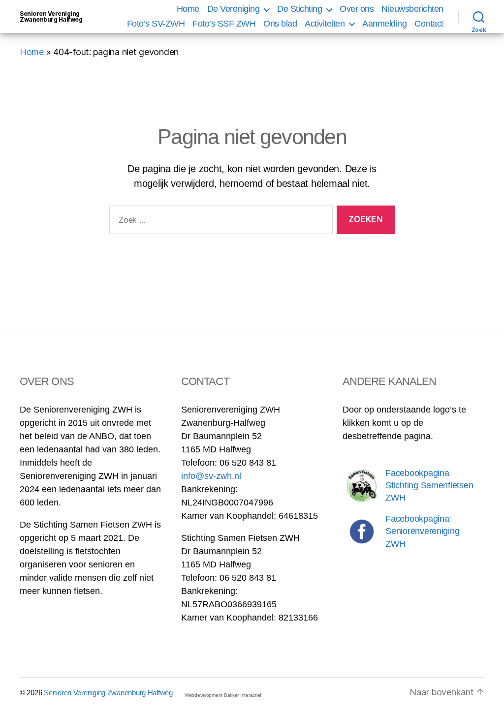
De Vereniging (233, 9)
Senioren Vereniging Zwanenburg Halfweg (51, 17)
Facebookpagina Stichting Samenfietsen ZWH (429, 485)
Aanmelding (384, 24)
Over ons (357, 9)
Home (188, 9)
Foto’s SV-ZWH (156, 24)
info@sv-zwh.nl (211, 476)
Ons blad (280, 24)
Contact (428, 24)
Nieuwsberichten (412, 9)
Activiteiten (325, 24)
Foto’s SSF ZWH (223, 24)
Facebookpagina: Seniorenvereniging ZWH (422, 531)
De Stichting (299, 9)
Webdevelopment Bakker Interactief (223, 695)
